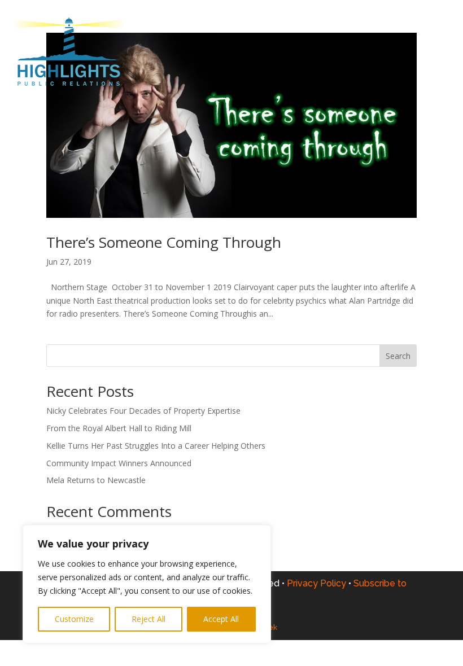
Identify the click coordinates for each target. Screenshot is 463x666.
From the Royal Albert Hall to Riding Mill (118, 428)
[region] (147, 584)
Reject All (148, 619)
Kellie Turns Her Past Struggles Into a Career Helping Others (155, 445)
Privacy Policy (319, 583)
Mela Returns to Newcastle (96, 480)
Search (398, 355)
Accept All (221, 619)
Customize (74, 619)
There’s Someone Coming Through (163, 242)
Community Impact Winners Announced (118, 463)
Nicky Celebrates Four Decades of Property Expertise (143, 410)
